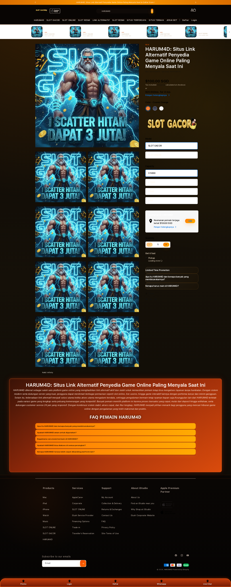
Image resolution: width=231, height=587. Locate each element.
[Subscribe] (83, 563)
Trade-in (76, 527)
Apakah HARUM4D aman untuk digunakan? (57, 432)
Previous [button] (35, 2)
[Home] (41, 10)
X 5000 (151, 173)
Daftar (115, 584)
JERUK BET (171, 20)
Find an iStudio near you (142, 503)
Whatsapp (161, 584)
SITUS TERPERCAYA (136, 20)
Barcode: (165, 72)
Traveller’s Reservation (83, 533)
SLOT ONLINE (69, 20)
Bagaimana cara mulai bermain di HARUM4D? (57, 439)
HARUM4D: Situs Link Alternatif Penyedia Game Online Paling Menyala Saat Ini (115, 2)
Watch (46, 515)
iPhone (46, 509)
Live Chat (207, 584)
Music (45, 521)
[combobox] (125, 11)
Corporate (77, 503)
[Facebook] (147, 300)
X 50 (150, 200)
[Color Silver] (161, 108)
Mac (45, 497)
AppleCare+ (77, 497)
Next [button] (195, 2)
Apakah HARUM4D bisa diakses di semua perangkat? (61, 445)
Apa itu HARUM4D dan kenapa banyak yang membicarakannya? (66, 426)
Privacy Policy (108, 527)
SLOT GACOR (53, 20)
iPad (45, 503)
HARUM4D (39, 20)
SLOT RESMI (84, 20)
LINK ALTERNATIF (101, 20)
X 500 (151, 191)
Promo (23, 584)
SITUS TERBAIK (156, 20)
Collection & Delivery (112, 503)
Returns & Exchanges (112, 509)
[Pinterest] (156, 300)
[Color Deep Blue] (155, 108)
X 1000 (151, 182)
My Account (107, 497)
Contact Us (107, 515)
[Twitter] (151, 300)
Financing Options (80, 521)
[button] (39, 20)
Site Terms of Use (110, 533)
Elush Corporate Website (143, 515)
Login (69, 584)
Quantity (149, 238)
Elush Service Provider (82, 515)
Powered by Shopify (181, 569)
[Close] (152, 11)
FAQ (104, 521)
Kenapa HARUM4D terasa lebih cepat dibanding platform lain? (66, 452)
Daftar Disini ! (149, 2)
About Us (135, 497)
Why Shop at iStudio (141, 509)
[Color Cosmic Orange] (148, 108)
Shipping (161, 85)
